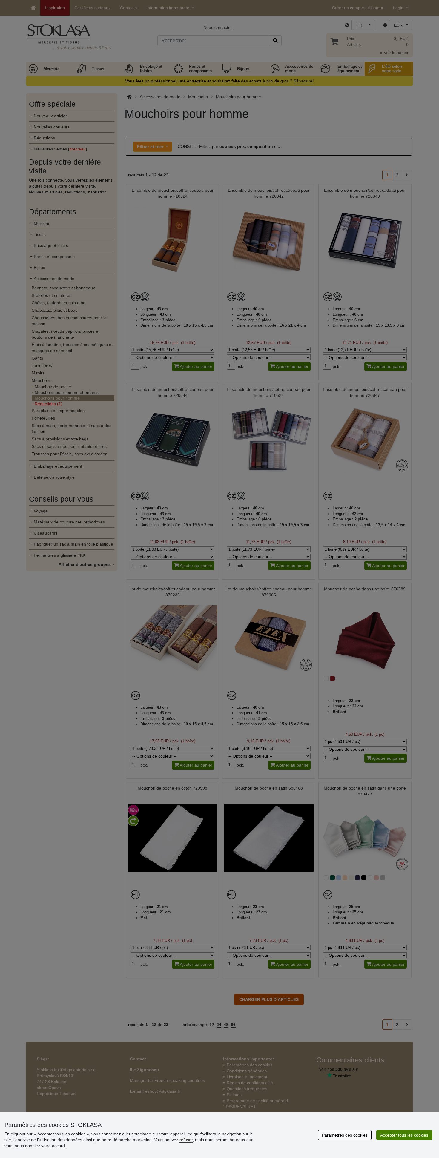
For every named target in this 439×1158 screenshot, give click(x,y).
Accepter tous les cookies (404, 1135)
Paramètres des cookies (345, 1135)
